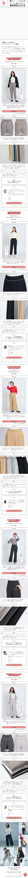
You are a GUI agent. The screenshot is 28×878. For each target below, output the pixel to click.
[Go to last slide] (2, 205)
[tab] (13, 360)
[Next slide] (26, 205)
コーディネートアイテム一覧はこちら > (20, 113)
